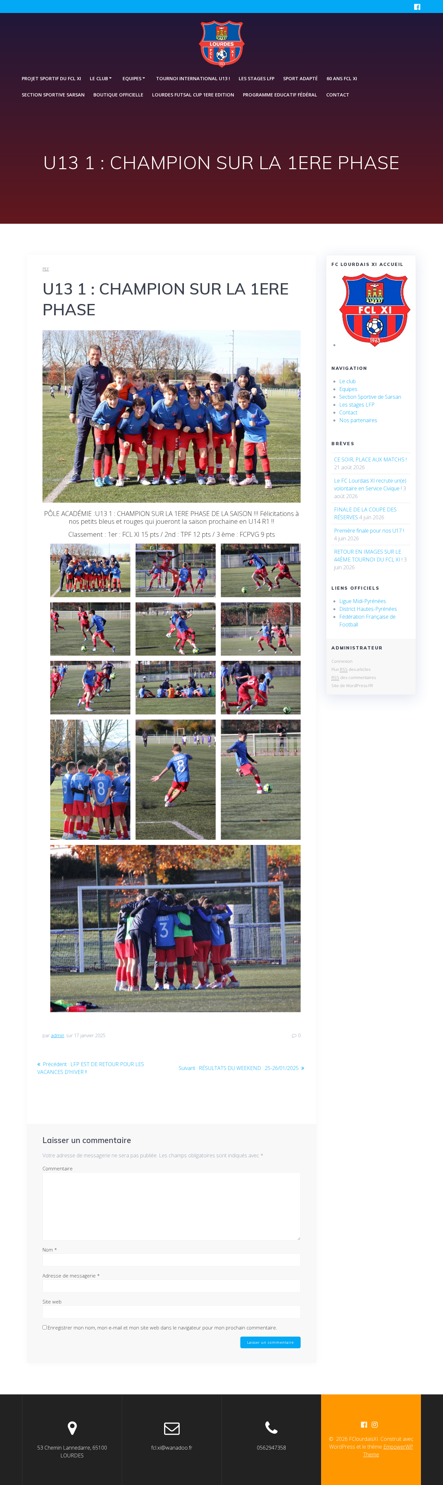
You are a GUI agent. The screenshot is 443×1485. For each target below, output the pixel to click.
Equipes (348, 389)
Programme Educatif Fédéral (280, 95)
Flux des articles (350, 669)
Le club (347, 381)
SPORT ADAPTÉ (300, 78)
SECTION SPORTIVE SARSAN (53, 95)
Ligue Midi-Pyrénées (362, 601)
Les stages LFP (256, 78)
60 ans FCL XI (342, 78)
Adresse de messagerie (71, 1275)
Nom (49, 1249)
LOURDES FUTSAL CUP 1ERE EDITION (193, 95)
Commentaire (57, 1168)
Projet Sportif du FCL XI (51, 78)
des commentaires (353, 677)
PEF (45, 269)
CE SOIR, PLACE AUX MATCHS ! (370, 459)
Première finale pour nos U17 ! (369, 530)
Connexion (342, 661)
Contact (337, 95)
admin (57, 1035)
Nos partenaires (358, 420)
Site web (52, 1301)
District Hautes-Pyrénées (368, 608)
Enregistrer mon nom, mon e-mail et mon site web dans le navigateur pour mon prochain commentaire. (162, 1327)
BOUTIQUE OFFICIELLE (118, 95)
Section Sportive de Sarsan (370, 396)
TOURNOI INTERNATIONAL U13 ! (193, 78)
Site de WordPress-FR (352, 685)
